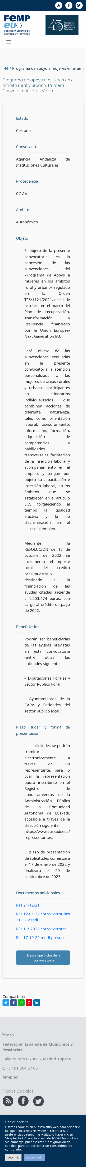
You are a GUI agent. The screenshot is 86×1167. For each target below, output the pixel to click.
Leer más (13, 1157)
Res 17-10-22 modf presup (40, 937)
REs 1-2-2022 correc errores (41, 928)
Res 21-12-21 (28, 905)
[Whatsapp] (21, 1002)
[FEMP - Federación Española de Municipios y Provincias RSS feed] (8, 1100)
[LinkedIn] (36, 1002)
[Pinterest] (29, 1002)
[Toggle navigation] (8, 42)
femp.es (10, 1077)
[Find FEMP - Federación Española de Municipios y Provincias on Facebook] (24, 1100)
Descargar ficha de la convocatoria (43, 958)
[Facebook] (13, 1002)
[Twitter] (6, 1002)
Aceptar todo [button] (34, 1157)
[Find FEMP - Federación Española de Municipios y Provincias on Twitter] (38, 1100)
